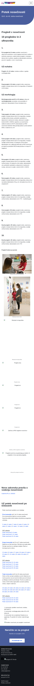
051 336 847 (4, 669)
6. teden (9, 524)
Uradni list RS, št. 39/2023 (8, 493)
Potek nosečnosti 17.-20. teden (10, 564)
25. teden (18, 554)
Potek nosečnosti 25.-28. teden (10, 568)
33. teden (4, 589)
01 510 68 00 (4, 667)
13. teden (20, 526)
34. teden (10, 589)
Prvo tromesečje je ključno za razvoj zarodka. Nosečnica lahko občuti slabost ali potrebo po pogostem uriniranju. (16, 518)
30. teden (16, 588)
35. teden (15, 589)
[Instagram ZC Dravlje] (10, 659)
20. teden (4, 554)
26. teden (23, 554)
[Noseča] (8, 3)
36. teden (21, 589)
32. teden (27, 588)
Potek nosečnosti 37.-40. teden (10, 601)
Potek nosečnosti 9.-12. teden (10, 534)
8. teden (20, 524)
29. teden (10, 588)
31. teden (21, 588)
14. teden (25, 526)
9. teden (25, 524)
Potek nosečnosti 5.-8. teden (9, 532)
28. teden (4, 588)
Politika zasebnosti (5, 682)
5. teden (4, 524)
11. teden (8, 526)
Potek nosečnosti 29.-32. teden (10, 598)
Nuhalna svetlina (5, 650)
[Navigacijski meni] (31, 3)
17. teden (16, 552)
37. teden (27, 589)
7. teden (14, 524)
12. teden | (14, 526)
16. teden (10, 552)
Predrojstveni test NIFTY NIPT (8, 654)
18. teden (21, 552)
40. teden (16, 591)
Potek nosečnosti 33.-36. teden (10, 599)
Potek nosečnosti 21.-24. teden (10, 566)
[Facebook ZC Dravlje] (2, 659)
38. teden (4, 591)
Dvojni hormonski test (6, 652)
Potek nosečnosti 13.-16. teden (10, 536)
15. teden (4, 552)
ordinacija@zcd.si (5, 670)
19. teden (27, 552)
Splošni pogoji (4, 681)
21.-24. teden (11, 554)
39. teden (10, 591)
